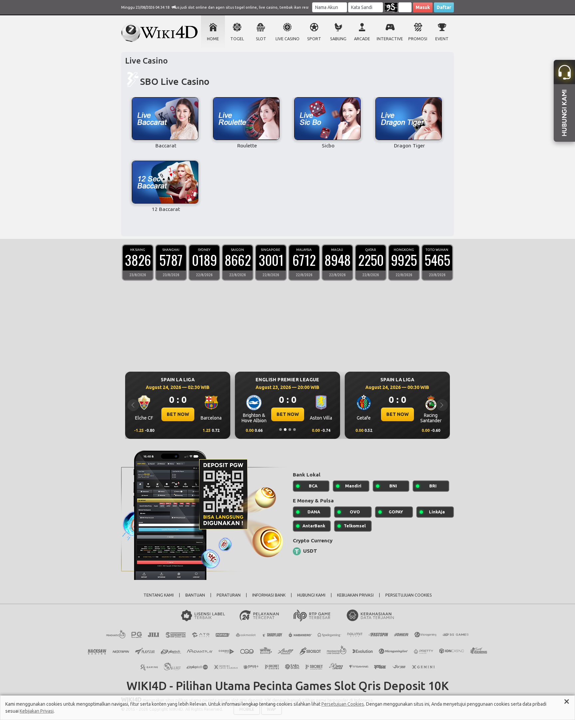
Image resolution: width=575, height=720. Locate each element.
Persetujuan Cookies (342, 704)
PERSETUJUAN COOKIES (408, 595)
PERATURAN (229, 595)
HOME (213, 39)
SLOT (261, 39)
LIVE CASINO (287, 39)
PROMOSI (417, 39)
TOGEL (237, 39)
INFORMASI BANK (269, 595)
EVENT (442, 39)
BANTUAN (195, 595)
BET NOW (178, 414)
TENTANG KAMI (158, 595)
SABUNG (338, 39)
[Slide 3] (289, 429)
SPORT (314, 39)
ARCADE (362, 39)
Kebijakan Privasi (37, 711)
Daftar (444, 7)
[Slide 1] (280, 429)
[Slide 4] (294, 429)
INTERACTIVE (390, 39)
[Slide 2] (285, 429)
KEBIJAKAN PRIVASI (355, 595)
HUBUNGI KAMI (311, 595)
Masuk (423, 7)
